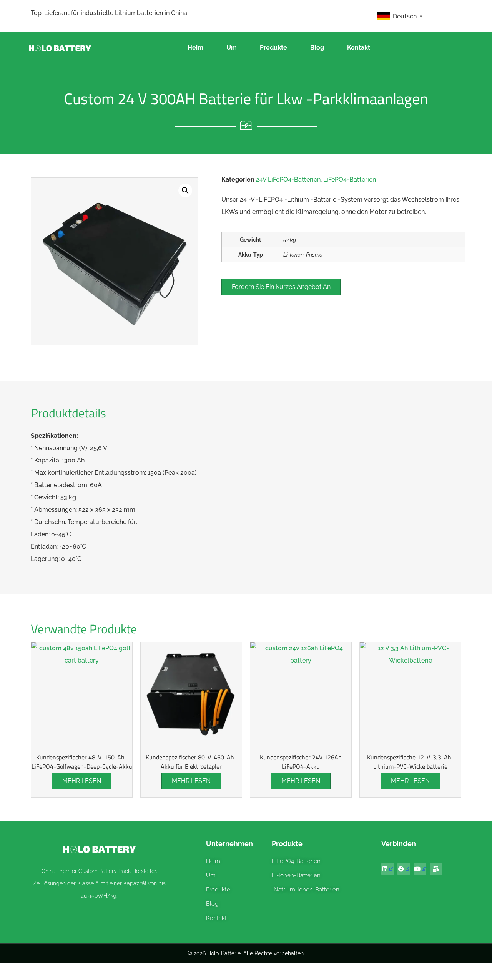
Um (231, 47)
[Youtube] (420, 869)
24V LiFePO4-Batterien (288, 179)
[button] (185, 190)
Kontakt (358, 47)
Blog (317, 47)
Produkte (273, 47)
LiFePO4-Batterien (349, 179)
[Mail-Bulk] (436, 869)
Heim (195, 47)
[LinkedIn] (387, 869)
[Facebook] (403, 869)
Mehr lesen (81, 780)
